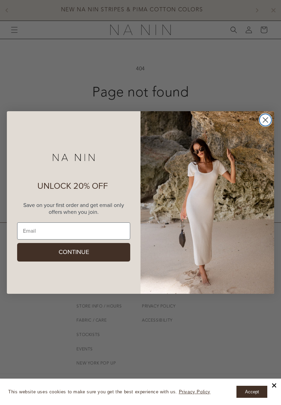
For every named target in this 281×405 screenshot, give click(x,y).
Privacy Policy (194, 391)
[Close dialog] (265, 120)
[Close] (274, 385)
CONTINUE (74, 252)
